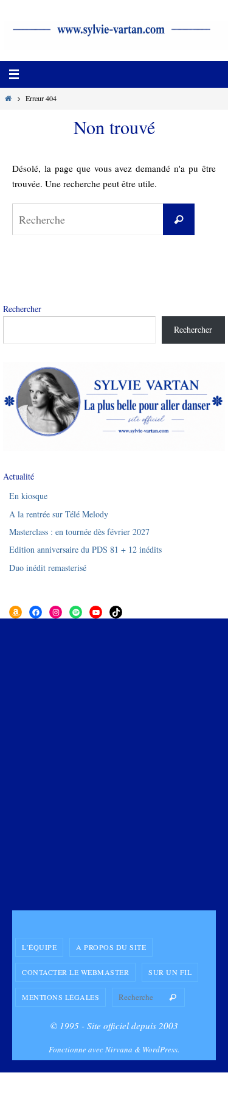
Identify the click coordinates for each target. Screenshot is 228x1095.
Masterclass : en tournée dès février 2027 (79, 531)
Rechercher (22, 308)
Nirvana (119, 1049)
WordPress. (160, 1049)
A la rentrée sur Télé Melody (58, 514)
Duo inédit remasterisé (47, 567)
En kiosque (28, 495)
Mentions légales (60, 997)
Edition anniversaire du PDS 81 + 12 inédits (85, 549)
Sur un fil (170, 972)
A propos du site (111, 947)
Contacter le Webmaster (75, 972)
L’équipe (39, 947)
